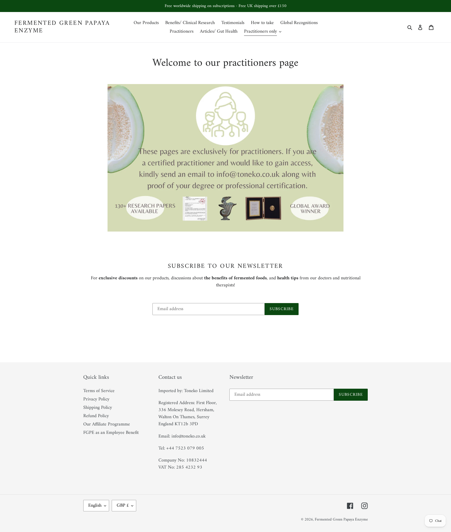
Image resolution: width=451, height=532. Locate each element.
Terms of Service (99, 391)
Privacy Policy (96, 399)
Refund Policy (96, 416)
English (95, 505)
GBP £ (123, 505)
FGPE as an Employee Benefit (111, 433)
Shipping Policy (97, 408)
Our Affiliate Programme (106, 424)
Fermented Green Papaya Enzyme (62, 27)
